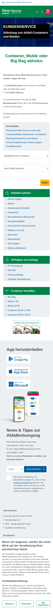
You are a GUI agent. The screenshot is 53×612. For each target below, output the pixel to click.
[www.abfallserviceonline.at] (11, 11)
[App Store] (18, 371)
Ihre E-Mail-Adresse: (14, 168)
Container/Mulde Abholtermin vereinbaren (26, 134)
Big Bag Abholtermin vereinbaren (22, 138)
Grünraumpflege (15, 275)
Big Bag (11, 297)
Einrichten (26, 604)
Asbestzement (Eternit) (19, 208)
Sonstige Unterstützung (19, 279)
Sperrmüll (12, 235)
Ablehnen (9, 604)
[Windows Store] (18, 384)
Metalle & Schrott (16, 230)
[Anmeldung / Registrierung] (42, 12)
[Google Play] (18, 359)
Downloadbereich (12, 520)
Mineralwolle (14, 239)
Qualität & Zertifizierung (15, 528)
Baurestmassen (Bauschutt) (21, 217)
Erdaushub (13, 212)
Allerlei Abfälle (15, 199)
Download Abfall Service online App (23, 130)
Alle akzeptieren (43, 604)
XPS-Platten (14, 244)
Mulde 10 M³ (14, 306)
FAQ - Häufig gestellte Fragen (18, 524)
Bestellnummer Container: (16, 156)
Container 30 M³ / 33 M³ (19, 315)
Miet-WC (12, 270)
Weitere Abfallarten (17, 248)
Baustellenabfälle (16, 221)
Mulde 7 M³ (13, 301)
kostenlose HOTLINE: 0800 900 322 (18, 2)
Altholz (11, 203)
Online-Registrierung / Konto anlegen (24, 142)
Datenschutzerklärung (23, 482)
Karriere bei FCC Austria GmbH (18, 516)
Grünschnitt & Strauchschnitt (21, 226)
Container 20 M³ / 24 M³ (19, 310)
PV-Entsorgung (15, 266)
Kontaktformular (13, 146)
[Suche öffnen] (37, 12)
